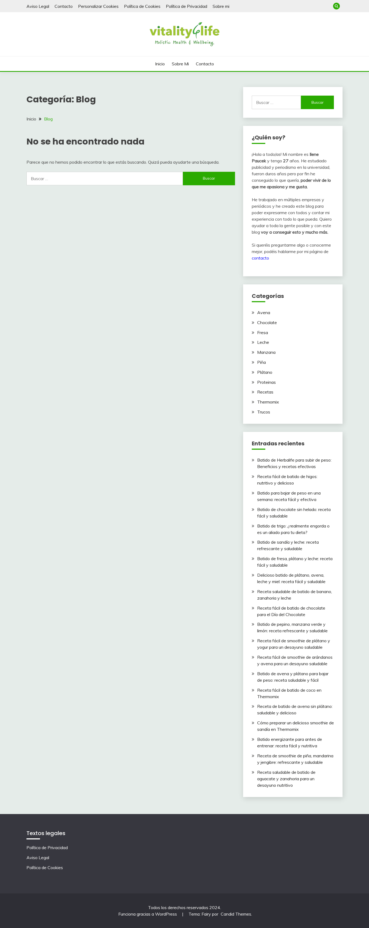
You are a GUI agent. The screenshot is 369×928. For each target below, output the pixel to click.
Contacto (64, 6)
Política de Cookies (142, 6)
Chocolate (267, 322)
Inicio (160, 63)
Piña (261, 362)
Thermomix (268, 402)
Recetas (265, 392)
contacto (260, 258)
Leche (263, 342)
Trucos (263, 412)
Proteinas (266, 382)
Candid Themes (236, 914)
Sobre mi (221, 6)
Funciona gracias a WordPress (148, 914)
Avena (263, 312)
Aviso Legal (37, 6)
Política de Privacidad (186, 6)
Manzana (266, 352)
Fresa (262, 332)
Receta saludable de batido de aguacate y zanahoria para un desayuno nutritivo (286, 778)
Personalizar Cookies (98, 6)
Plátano (264, 372)
